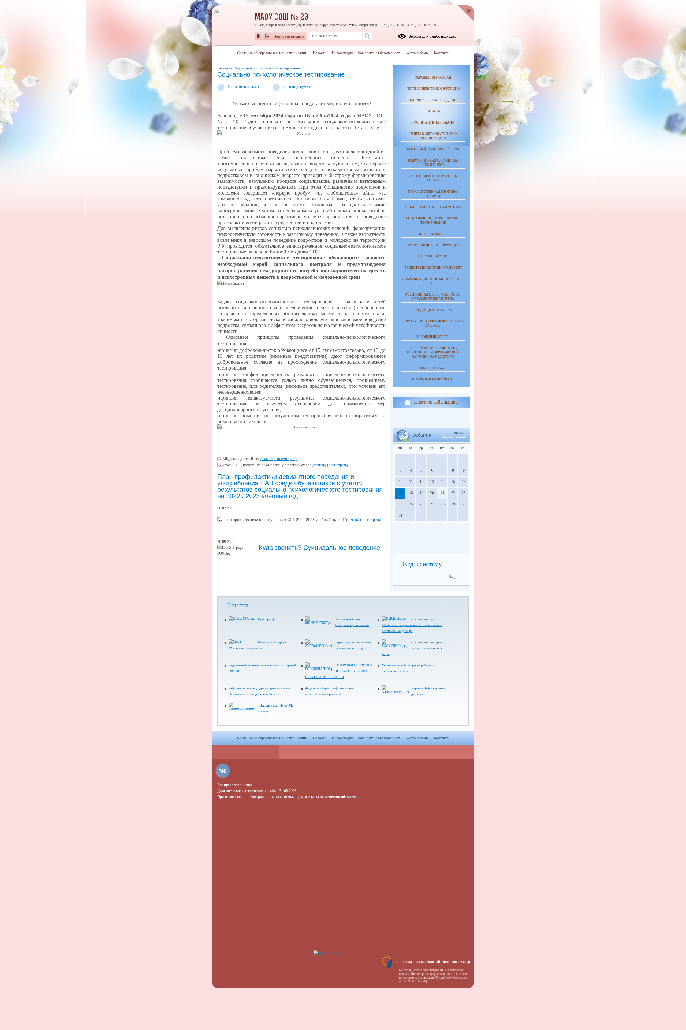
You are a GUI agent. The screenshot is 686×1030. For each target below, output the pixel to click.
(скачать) (268, 459)
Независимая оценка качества (433, 207)
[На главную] (258, 36)
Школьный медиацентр (433, 379)
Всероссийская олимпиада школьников (433, 163)
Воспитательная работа (433, 122)
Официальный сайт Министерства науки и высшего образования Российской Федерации (412, 625)
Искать (367, 36)
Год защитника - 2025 (433, 310)
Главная (224, 68)
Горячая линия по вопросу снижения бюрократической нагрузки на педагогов (433, 352)
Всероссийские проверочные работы (433, 178)
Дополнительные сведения (433, 100)
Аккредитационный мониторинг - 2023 (433, 281)
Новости (319, 53)
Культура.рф (266, 619)
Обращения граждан (433, 77)
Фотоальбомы (417, 53)
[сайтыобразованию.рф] (466, 13)
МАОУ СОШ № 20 (281, 18)
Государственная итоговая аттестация (433, 194)
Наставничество (433, 256)
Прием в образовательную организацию (433, 136)
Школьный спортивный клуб (433, 149)
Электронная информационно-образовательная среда (433, 297)
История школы (433, 234)
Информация (342, 53)
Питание (433, 111)
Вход (452, 577)
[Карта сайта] (267, 36)
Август (459, 432)
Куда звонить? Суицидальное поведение (319, 547)
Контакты (441, 53)
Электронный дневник (436, 402)
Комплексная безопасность (379, 53)
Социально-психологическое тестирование (267, 68)
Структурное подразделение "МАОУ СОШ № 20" (433, 323)
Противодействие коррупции (433, 89)
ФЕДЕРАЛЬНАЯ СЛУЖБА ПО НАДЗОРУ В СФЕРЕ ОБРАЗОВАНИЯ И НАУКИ (338, 671)
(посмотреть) (286, 459)
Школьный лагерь (433, 337)
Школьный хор (433, 368)
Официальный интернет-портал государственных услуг (413, 648)
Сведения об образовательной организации (272, 53)
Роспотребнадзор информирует (433, 268)
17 (400, 493)
